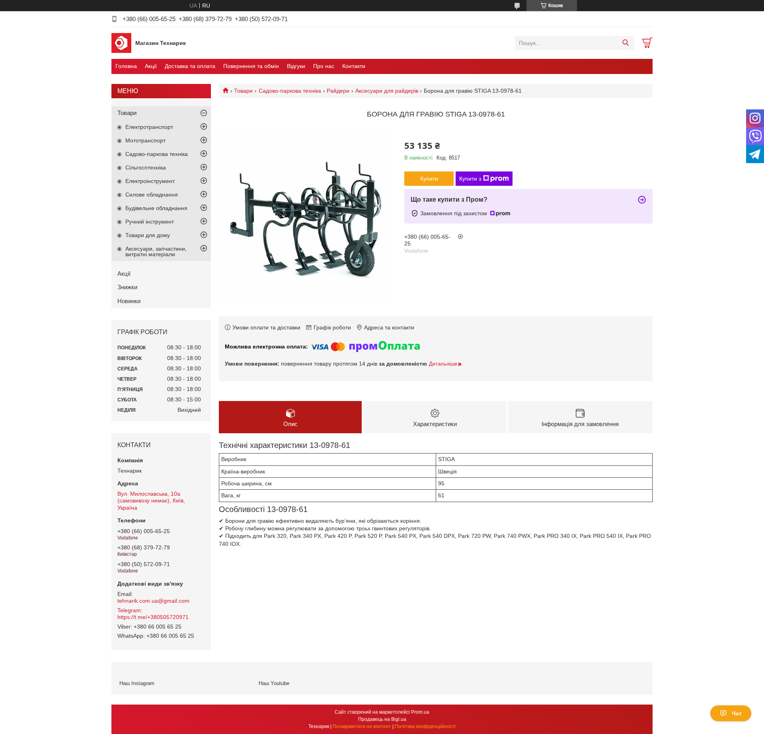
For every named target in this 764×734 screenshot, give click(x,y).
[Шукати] (625, 43)
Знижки (127, 287)
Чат (737, 713)
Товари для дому (147, 235)
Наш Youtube (274, 683)
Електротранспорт (149, 127)
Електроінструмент (150, 181)
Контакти (353, 66)
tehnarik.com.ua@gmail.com (153, 601)
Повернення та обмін (251, 66)
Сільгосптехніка (145, 167)
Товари (243, 91)
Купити (429, 178)
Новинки (128, 301)
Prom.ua (420, 712)
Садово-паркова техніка (290, 91)
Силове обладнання (151, 194)
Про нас (323, 66)
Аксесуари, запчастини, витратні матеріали (156, 251)
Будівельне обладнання (156, 208)
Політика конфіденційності (425, 726)
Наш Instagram (136, 683)
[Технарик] (121, 42)
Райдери (338, 91)
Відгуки (296, 66)
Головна (126, 66)
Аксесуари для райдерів (386, 91)
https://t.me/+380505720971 (153, 617)
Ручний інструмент (149, 221)
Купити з (470, 178)
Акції (151, 66)
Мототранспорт (145, 140)
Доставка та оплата (190, 66)
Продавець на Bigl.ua (382, 719)
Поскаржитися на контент (362, 726)
